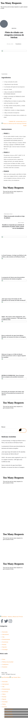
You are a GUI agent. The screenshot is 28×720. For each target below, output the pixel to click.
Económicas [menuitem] (5, 691)
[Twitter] (6, 621)
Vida (3, 637)
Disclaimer (4, 667)
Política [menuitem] (4, 704)
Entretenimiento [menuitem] (6, 689)
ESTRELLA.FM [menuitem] (8, 711)
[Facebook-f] (2, 621)
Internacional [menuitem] (5, 684)
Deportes (4, 647)
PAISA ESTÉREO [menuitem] (8, 714)
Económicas (5, 642)
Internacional (5, 634)
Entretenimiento (6, 639)
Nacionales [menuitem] (5, 681)
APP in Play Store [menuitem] (8, 716)
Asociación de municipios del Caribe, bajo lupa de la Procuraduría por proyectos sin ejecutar (13, 393)
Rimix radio (4, 672)
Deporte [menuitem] (4, 699)
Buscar (3, 427)
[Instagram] (10, 621)
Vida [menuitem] (3, 686)
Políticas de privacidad (7, 661)
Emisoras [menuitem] (4, 706)
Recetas (4, 644)
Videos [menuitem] (4, 694)
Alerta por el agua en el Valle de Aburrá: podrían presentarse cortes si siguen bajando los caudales (14, 356)
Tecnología (5, 649)
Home (3, 659)
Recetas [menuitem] (4, 696)
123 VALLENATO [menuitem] (8, 709)
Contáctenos (5, 664)
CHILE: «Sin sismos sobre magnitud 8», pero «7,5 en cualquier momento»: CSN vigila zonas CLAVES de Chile (14, 318)
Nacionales (5, 632)
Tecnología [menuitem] (5, 701)
